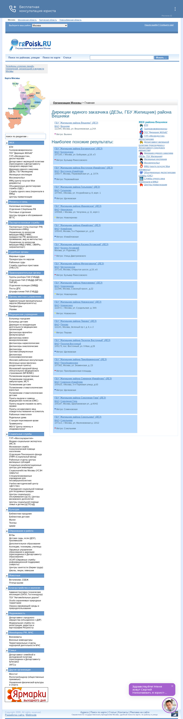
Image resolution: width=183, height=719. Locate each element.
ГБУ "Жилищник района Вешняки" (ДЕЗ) (76, 122)
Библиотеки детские (19, 517)
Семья (12, 650)
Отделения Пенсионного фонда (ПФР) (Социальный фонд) (25, 455)
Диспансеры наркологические (24, 343)
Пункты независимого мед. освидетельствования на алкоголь (26, 410)
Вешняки (65, 126)
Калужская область (48, 20)
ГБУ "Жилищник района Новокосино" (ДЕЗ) (78, 302)
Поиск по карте (51, 57)
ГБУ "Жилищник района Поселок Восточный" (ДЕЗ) (82, 340)
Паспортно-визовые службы (24, 222)
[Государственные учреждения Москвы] (30, 52)
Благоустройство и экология (24, 587)
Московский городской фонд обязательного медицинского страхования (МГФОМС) (24, 370)
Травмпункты (15, 423)
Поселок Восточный (71, 343)
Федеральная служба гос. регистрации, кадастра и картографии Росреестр (22, 625)
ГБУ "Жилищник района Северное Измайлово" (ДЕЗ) (83, 378)
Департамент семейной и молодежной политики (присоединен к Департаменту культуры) (24, 658)
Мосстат (13, 674)
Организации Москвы (67, 102)
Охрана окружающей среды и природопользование (24, 607)
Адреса (84, 712)
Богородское (67, 152)
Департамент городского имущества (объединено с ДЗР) (25, 618)
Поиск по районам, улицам (24, 57)
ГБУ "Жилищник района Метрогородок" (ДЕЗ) (79, 263)
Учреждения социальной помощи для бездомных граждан (26, 490)
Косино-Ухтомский (70, 248)
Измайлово (66, 228)
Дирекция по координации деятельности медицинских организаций (23, 326)
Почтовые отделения (20, 212)
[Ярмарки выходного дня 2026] (24, 694)
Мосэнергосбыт (152, 163)
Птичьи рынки (16, 583)
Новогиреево (67, 286)
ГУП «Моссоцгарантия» (21, 438)
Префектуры (15, 306)
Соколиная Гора (69, 401)
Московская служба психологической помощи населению (22, 448)
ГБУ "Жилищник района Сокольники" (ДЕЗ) (78, 417)
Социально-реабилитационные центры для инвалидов (25, 466)
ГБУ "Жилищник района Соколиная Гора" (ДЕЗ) (80, 397)
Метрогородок (68, 267)
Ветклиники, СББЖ (18, 580)
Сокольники (67, 420)
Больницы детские (18, 321)
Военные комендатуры (21, 640)
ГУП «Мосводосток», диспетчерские (19, 157)
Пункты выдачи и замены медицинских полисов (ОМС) (23, 399)
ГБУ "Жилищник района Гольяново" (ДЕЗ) (77, 187)
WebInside (31, 715)
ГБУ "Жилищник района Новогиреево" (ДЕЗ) (78, 282)
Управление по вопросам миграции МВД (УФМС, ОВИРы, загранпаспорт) (25, 244)
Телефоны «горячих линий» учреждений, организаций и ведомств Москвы (25, 69)
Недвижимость (17, 613)
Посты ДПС (15, 288)
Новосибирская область (70, 20)
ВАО (57, 126)
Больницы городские (19, 318)
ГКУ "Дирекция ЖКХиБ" (156, 132)
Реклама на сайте (139, 712)
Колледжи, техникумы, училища (25, 546)
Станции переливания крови (23, 420)
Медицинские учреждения (23, 314)
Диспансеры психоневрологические (20, 355)
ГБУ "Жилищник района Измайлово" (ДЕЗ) (78, 225)
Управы (13, 309)
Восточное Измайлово (72, 171)
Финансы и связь (18, 201)
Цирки (12, 526)
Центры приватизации (155, 184)
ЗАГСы (12, 664)
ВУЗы (12, 535)
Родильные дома (17, 417)
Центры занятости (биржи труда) (26, 567)
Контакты (123, 712)
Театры (13, 523)
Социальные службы (20, 434)
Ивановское (67, 209)
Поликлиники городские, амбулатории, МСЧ (21, 380)
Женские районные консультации (26, 360)
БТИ (146, 125)
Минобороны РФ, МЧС (21, 632)
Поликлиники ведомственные (24, 376)
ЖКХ (11, 142)
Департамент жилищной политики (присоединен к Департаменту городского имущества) (154, 146)
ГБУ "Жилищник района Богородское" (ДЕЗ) (78, 148)
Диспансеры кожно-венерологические (19, 339)
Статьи (67, 57)
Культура (14, 509)
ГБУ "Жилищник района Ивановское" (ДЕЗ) (78, 206)
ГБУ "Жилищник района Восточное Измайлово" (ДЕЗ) (84, 167)
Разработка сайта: (15, 715)
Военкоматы (15, 637)
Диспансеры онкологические (23, 346)
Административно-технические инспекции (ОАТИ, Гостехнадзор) (26, 593)
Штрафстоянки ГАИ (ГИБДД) (23, 291)
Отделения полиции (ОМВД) (23, 285)
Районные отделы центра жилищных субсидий (22, 461)
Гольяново (66, 190)
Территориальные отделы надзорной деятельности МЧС (24, 644)
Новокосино (67, 305)
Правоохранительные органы (25, 272)
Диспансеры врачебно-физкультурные (21, 333)
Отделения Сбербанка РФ (22, 209)
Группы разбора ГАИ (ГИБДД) (24, 277)
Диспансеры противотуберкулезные (21, 350)
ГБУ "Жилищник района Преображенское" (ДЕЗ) (81, 359)
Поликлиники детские (20, 384)
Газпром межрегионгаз (155, 129)
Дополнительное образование (24, 543)
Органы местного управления (25, 296)
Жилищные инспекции (155, 159)
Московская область (27, 20)
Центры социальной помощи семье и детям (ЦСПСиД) (24, 503)
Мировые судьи (17, 256)
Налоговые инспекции (20, 206)
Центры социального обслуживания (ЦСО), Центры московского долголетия (24, 496)
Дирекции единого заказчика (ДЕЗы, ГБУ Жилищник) (23, 170)
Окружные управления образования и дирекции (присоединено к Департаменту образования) (25, 553)
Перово (64, 324)
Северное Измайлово (72, 382)
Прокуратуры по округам (21, 259)
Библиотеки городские (20, 513)
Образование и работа (21, 530)
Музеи (12, 520)
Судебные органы (18, 252)
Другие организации (20, 669)
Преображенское (69, 363)
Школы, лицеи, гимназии (21, 570)
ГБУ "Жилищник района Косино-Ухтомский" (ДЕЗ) (81, 244)
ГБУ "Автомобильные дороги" (24, 597)
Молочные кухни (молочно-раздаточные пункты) (23, 364)
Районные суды (17, 262)
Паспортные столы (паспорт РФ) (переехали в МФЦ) (26, 228)
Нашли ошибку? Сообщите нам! (159, 25)
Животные (14, 575)
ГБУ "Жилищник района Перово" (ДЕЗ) (76, 321)
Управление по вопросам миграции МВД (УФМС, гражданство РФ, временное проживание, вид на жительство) (25, 235)
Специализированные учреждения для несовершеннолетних (20, 478)
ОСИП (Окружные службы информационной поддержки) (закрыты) (24, 562)
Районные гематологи (20, 414)
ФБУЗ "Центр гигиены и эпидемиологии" (21, 427)
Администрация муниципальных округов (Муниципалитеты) (25, 302)
